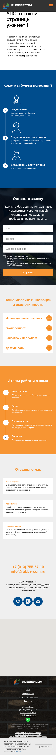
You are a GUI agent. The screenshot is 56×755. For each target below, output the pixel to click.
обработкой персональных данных (28, 513)
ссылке (19, 752)
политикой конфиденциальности (17, 511)
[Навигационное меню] (51, 5)
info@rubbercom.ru (14, 519)
